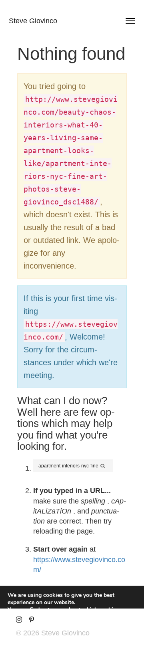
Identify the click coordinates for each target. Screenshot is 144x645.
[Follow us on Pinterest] (31, 620)
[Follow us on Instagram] (19, 620)
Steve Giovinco (33, 21)
